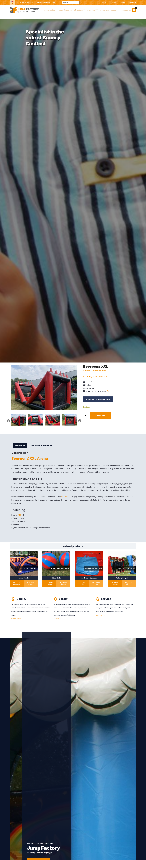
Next (79, 420)
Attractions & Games (99, 370)
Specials (114, 10)
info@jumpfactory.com (46, 2)
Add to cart (100, 415)
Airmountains (104, 10)
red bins (64, 497)
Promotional (91, 10)
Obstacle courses (65, 10)
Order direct (31, 583)
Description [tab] (20, 445)
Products (86, 370)
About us (113, 2)
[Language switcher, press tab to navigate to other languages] (12, 2)
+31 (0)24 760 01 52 (25, 2)
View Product (16, 583)
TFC (19, 515)
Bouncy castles (49, 10)
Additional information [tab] (41, 445)
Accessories (126, 10)
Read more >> (16, 619)
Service (122, 2)
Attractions (78, 10)
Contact (131, 2)
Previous (8, 420)
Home (104, 2)
